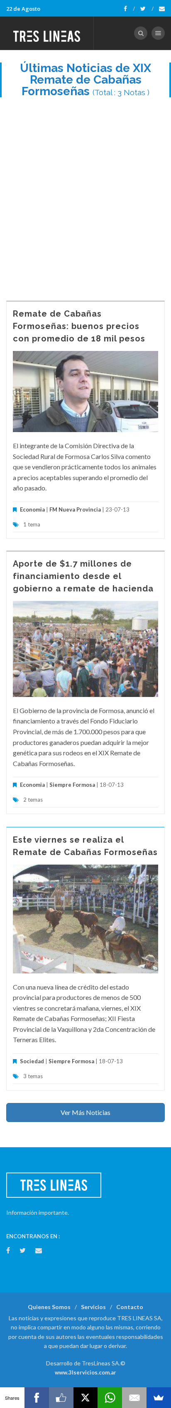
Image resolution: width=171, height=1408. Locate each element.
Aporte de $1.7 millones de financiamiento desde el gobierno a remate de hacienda (83, 576)
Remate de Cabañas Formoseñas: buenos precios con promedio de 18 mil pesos (79, 326)
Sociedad (32, 1061)
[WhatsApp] (110, 1397)
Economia (33, 509)
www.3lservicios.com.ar (85, 1372)
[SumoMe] (159, 1397)
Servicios (93, 1306)
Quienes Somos (49, 1306)
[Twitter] (147, 9)
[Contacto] (162, 9)
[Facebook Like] (61, 1397)
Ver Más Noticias (85, 1112)
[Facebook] (129, 9)
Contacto (129, 1306)
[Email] (134, 1397)
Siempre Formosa (72, 784)
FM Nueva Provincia (75, 509)
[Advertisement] (85, 195)
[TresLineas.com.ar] (47, 33)
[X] (85, 1397)
